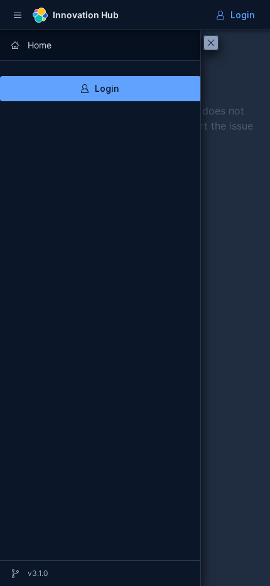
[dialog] (100, 308)
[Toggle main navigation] (17, 15)
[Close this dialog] (211, 42)
